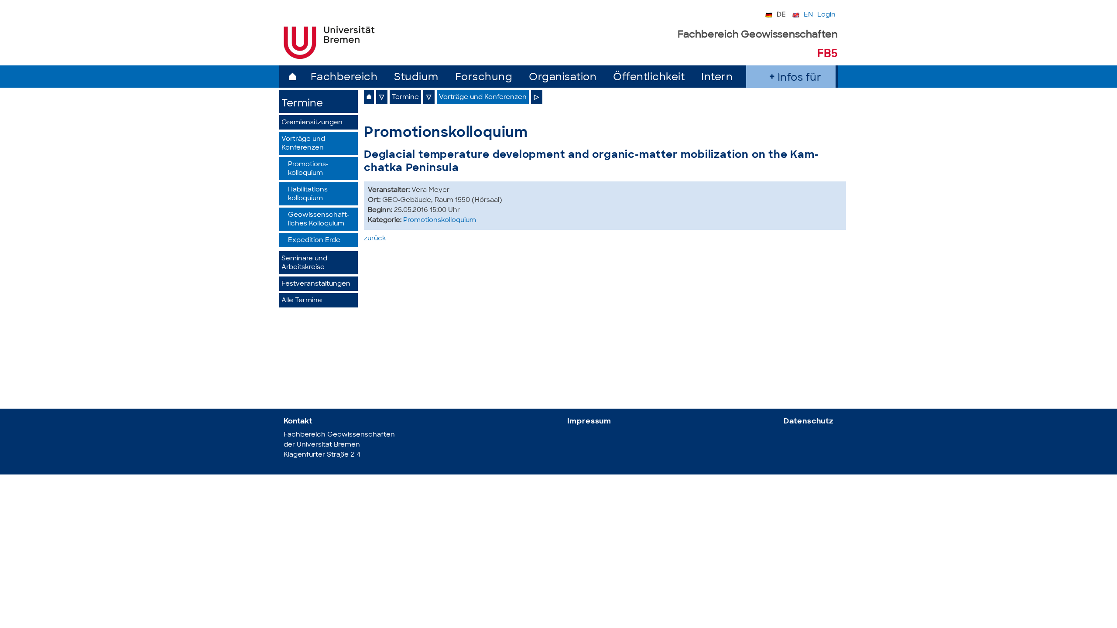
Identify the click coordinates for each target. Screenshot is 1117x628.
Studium (416, 78)
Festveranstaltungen (315, 284)
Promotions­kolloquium (308, 169)
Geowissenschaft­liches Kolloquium (318, 219)
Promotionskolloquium (439, 220)
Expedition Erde (314, 240)
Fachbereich (344, 78)
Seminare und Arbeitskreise (304, 263)
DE (781, 15)
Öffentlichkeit (649, 78)
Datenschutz (808, 421)
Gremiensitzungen (312, 122)
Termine (302, 104)
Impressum (589, 421)
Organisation (562, 78)
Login (826, 15)
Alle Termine (301, 300)
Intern (717, 78)
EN (808, 15)
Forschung (484, 78)
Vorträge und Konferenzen (303, 143)
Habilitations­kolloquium (309, 194)
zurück (375, 239)
